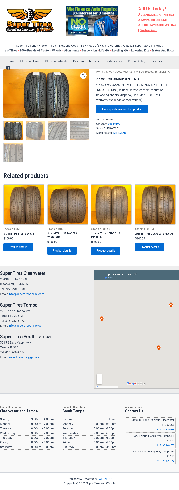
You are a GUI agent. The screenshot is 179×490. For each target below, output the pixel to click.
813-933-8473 (159, 20)
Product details (18, 247)
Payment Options (84, 61)
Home (10, 61)
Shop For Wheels (56, 61)
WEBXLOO (105, 479)
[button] (97, 61)
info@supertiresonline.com (26, 294)
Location (157, 61)
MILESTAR (119, 132)
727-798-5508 (166, 14)
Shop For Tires (29, 61)
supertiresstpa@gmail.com (26, 357)
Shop (109, 71)
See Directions (148, 30)
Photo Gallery (137, 61)
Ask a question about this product (122, 109)
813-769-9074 (167, 25)
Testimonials (113, 61)
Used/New (121, 71)
